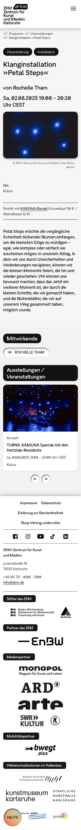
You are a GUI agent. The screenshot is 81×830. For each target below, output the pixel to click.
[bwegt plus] (40, 750)
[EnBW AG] (40, 641)
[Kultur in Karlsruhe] (55, 720)
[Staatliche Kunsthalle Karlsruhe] (64, 795)
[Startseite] (19, 14)
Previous (35, 478)
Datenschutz (51, 503)
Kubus (8, 191)
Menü (73, 9)
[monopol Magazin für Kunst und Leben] (40, 670)
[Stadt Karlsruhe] (65, 612)
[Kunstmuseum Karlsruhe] (27, 795)
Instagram (27, 536)
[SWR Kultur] (32, 720)
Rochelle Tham (29, 352)
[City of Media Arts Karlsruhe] (61, 816)
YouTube (40, 536)
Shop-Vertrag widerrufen (40, 523)
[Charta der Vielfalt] (29, 816)
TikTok (53, 536)
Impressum (29, 503)
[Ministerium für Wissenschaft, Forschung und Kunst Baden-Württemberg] (32, 612)
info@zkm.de (13, 582)
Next (45, 478)
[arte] (40, 704)
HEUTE (12, 817)
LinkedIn (65, 536)
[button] (40, 135)
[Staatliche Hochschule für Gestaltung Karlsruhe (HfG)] (40, 779)
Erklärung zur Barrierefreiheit (40, 513)
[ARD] (40, 687)
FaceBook (15, 536)
